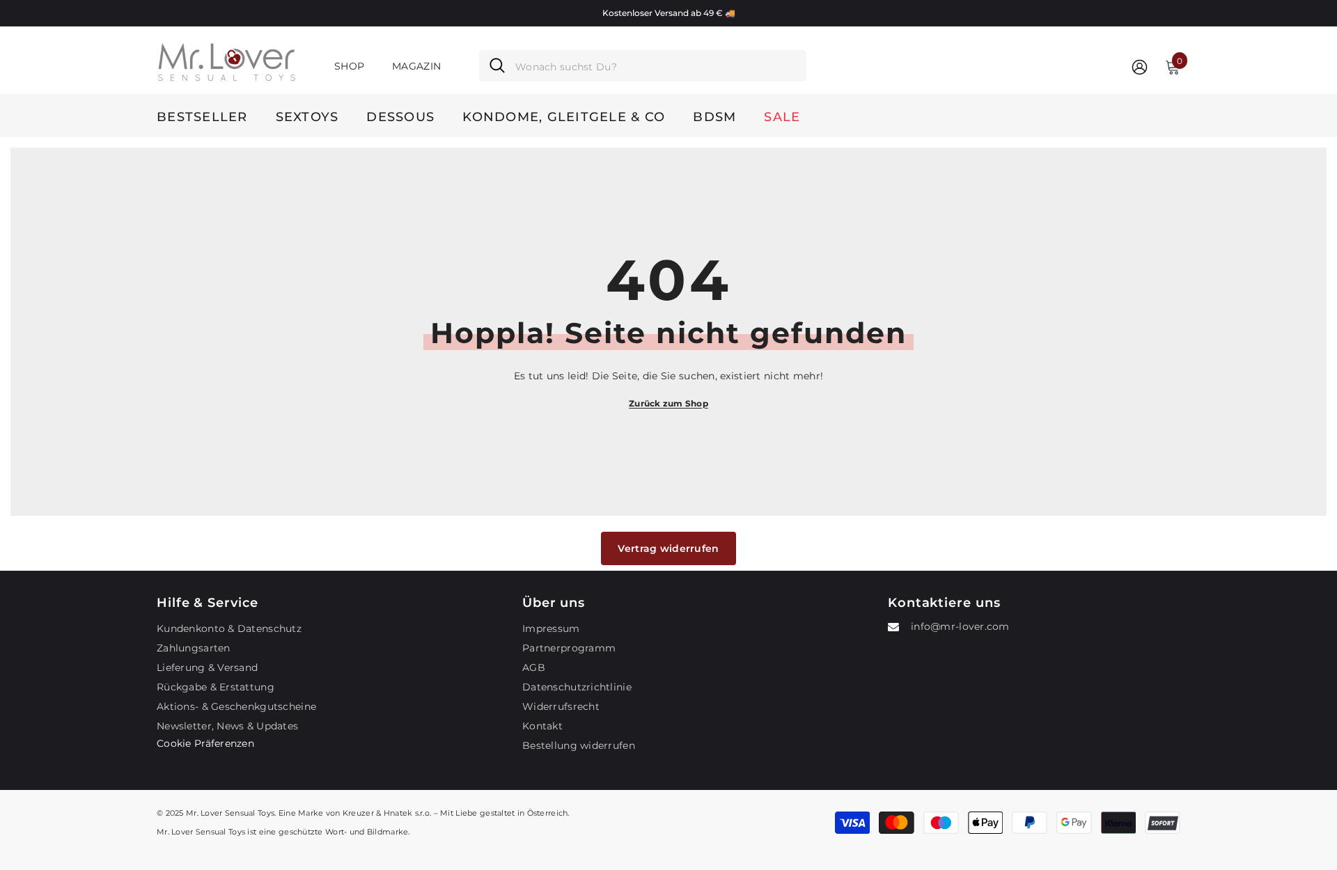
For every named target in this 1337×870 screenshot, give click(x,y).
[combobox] (655, 65)
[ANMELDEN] (1140, 66)
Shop (349, 66)
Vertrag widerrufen (668, 548)
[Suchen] (642, 65)
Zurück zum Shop (668, 403)
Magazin (416, 66)
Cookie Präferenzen (205, 743)
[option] (668, 13)
